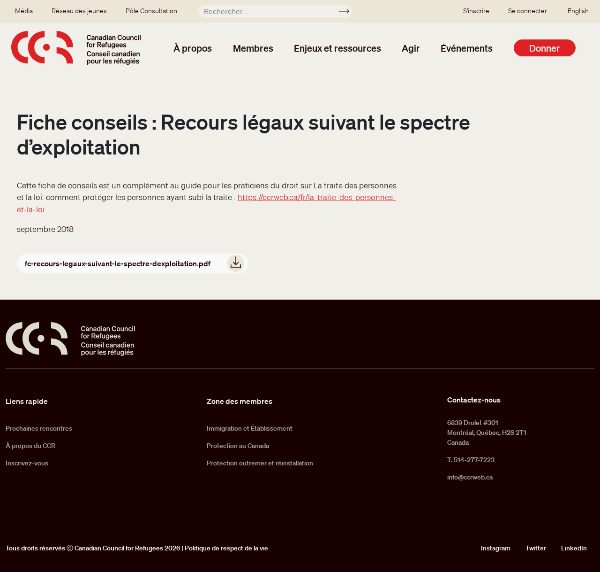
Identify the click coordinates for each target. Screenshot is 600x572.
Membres (253, 48)
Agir (411, 48)
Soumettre (348, 12)
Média (24, 11)
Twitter (535, 548)
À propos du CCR (30, 445)
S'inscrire (476, 11)
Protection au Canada (238, 445)
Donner (544, 48)
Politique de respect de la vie (226, 548)
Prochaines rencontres (39, 428)
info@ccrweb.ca (470, 477)
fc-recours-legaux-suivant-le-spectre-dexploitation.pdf (117, 263)
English (578, 11)
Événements (467, 48)
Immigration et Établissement (249, 428)
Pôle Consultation (151, 11)
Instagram (495, 548)
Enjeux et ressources (337, 48)
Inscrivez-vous (27, 463)
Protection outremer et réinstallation (260, 463)
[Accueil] (76, 48)
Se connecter (527, 11)
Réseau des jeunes (79, 11)
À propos (192, 48)
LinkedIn (574, 548)
